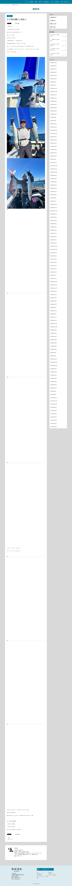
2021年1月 (52, 278)
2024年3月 (52, 156)
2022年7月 (52, 220)
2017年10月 (52, 404)
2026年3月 (52, 78)
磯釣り (36, 1)
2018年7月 (52, 375)
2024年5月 (52, 149)
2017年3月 (52, 426)
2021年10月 (52, 249)
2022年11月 (52, 207)
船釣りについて (52, 873)
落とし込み (10, 839)
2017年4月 (52, 423)
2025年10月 (52, 94)
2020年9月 (52, 291)
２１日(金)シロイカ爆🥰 (54, 40)
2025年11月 (52, 91)
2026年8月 (52, 62)
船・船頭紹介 (46, 1)
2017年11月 (52, 400)
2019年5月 (52, 342)
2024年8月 (52, 139)
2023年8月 (52, 178)
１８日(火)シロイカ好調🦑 (54, 54)
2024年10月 (52, 133)
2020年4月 (52, 307)
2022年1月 (52, 239)
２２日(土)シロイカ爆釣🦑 (54, 35)
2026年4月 (52, 75)
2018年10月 (52, 365)
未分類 (51, 20)
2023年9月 (52, 175)
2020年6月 (52, 301)
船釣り (40, 1)
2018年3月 (52, 388)
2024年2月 (52, 159)
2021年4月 (52, 268)
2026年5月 (52, 72)
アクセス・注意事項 (54, 1)
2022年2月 (52, 236)
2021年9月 (52, 252)
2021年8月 (52, 255)
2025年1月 (52, 123)
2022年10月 (52, 210)
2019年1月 (52, 355)
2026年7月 (52, 65)
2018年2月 (52, 391)
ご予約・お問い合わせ (64, 1)
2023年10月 (52, 172)
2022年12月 (52, 204)
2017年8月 (52, 410)
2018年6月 (52, 378)
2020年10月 (52, 288)
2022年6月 (52, 223)
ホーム (26, 1)
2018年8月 (52, 371)
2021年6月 (52, 262)
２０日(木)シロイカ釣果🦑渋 (54, 45)
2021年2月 (52, 275)
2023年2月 (52, 197)
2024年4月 (52, 152)
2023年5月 (52, 188)
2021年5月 (52, 265)
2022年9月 (52, 214)
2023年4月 (52, 191)
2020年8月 (52, 294)
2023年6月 (52, 185)
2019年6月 (52, 339)
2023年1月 (52, 201)
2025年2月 (52, 120)
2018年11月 (52, 362)
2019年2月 (52, 352)
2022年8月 (52, 217)
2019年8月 (52, 333)
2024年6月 (52, 146)
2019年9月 (52, 330)
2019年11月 (52, 323)
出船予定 (52, 17)
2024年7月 (52, 143)
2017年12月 (52, 397)
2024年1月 (52, 162)
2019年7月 (52, 336)
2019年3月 (52, 349)
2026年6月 (52, 69)
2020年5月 (52, 304)
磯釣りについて (40, 873)
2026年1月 (52, 85)
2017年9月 (52, 407)
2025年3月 (52, 117)
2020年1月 (52, 317)
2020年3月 (52, 310)
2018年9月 (52, 368)
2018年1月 (52, 394)
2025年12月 (52, 88)
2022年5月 (52, 226)
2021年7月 (52, 259)
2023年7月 (52, 181)
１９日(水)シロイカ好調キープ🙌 (54, 49)
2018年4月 (52, 384)
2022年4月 (52, 230)
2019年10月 (52, 326)
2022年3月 (52, 233)
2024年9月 (52, 136)
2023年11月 (52, 168)
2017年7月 (52, 413)
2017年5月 (52, 420)
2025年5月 (52, 110)
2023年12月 (52, 165)
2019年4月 (52, 346)
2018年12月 (52, 359)
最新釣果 (31, 1)
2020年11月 (52, 284)
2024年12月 (52, 127)
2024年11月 (52, 130)
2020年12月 (52, 281)
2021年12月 (52, 243)
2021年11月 (52, 246)
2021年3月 (52, 272)
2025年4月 (52, 114)
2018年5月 (52, 381)
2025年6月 (52, 107)
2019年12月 (52, 320)
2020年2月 (52, 313)
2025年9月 (52, 98)
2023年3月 (52, 194)
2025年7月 (52, 104)
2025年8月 (52, 101)
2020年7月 (52, 297)
